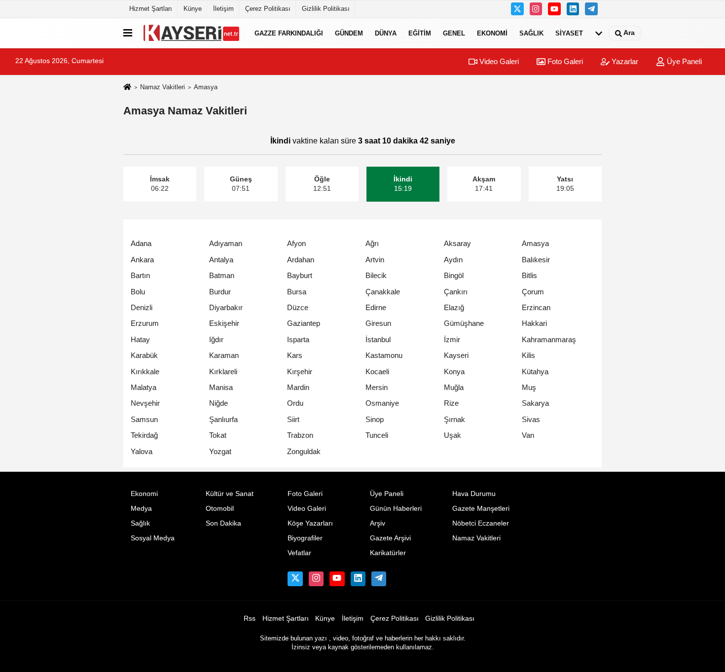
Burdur (220, 291)
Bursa (296, 291)
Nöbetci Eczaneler (480, 523)
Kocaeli (377, 371)
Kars (294, 355)
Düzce (297, 307)
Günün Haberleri (396, 508)
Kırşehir (299, 371)
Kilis (528, 355)
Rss (249, 618)
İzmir (452, 339)
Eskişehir (224, 323)
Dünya (386, 32)
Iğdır (216, 339)
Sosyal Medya (153, 538)
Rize (451, 403)
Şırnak (454, 419)
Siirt (293, 419)
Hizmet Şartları (150, 8)
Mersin (376, 387)
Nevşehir (145, 403)
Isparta (298, 339)
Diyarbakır (226, 307)
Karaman (224, 355)
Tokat (217, 435)
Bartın (140, 275)
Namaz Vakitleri (162, 87)
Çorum (533, 291)
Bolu (138, 291)
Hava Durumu (474, 493)
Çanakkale (382, 291)
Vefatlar (299, 553)
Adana (141, 243)
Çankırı (456, 291)
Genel (454, 32)
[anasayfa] (127, 87)
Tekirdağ (144, 435)
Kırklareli (223, 371)
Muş (529, 387)
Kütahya (535, 371)
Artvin (374, 259)
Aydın (453, 259)
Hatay (140, 339)
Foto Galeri (564, 61)
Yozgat (220, 451)
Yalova (141, 451)
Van (528, 435)
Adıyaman (225, 243)
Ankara (142, 259)
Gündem (349, 32)
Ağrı (372, 243)
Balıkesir (536, 259)
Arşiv (377, 523)
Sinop (374, 419)
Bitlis (529, 275)
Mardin (298, 387)
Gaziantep (303, 323)
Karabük (144, 355)
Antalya (221, 259)
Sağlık (531, 32)
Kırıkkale (145, 371)
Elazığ (454, 307)
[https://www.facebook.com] (554, 8)
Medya (141, 508)
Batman (221, 275)
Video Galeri (498, 61)
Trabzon (300, 435)
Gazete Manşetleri (480, 508)
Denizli (141, 307)
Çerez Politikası (267, 8)
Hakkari (534, 323)
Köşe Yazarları (310, 523)
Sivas (531, 419)
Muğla (454, 387)
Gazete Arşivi (390, 538)
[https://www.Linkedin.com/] (573, 8)
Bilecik (376, 275)
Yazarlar (624, 61)
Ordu (295, 403)
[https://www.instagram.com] (536, 8)
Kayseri (456, 355)
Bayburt (299, 275)
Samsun (144, 419)
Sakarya (535, 403)
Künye (192, 8)
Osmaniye (382, 403)
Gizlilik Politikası (326, 8)
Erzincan (536, 307)
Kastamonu (383, 355)
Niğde (218, 403)
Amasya (535, 243)
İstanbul (378, 339)
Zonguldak (304, 451)
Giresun (378, 323)
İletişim (223, 8)
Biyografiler (305, 538)
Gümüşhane (464, 323)
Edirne (375, 307)
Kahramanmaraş (549, 339)
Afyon (296, 243)
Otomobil (220, 508)
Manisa (221, 387)
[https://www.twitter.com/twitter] (517, 8)
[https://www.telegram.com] (591, 8)
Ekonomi (492, 32)
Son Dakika (223, 523)
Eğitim (419, 32)
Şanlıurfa (223, 419)
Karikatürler (388, 553)
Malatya (143, 387)
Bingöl (454, 275)
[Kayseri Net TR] (191, 33)
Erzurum (145, 323)
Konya (454, 371)
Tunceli (376, 435)
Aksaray (457, 243)
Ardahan (300, 259)
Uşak (452, 435)
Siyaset (569, 32)
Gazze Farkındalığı (288, 32)
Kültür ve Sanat (230, 493)
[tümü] (599, 33)
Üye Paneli (683, 61)
